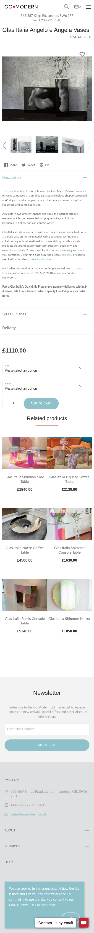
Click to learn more (42, 905)
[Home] (21, 11)
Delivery (9, 328)
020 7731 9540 (50, 20)
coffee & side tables (40, 259)
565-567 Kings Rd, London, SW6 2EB (47, 16)
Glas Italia (13, 191)
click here (66, 254)
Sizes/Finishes (14, 314)
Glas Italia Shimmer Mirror (69, 619)
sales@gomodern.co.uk (28, 814)
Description (11, 177)
